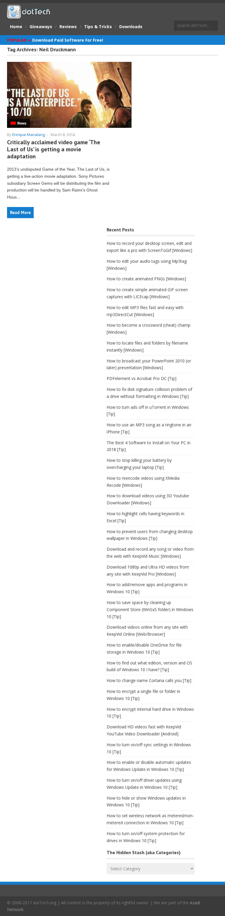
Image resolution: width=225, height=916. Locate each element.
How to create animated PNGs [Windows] (146, 278)
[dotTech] (29, 15)
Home (16, 26)
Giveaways (41, 26)
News (21, 123)
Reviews (68, 26)
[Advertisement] (51, 271)
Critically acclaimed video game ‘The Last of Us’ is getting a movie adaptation (53, 149)
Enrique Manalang (28, 134)
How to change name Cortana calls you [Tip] (149, 680)
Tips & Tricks (98, 26)
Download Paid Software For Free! (67, 40)
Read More (20, 212)
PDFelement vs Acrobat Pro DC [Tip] (141, 378)
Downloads (130, 26)
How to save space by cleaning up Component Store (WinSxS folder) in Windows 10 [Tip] (150, 609)
